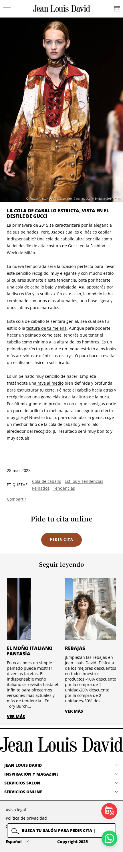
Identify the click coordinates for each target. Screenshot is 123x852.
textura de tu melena (46, 328)
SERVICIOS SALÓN (22, 783)
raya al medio (50, 383)
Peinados (40, 488)
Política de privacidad (26, 818)
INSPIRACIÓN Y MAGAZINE (31, 774)
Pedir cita (61, 539)
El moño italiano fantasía (30, 651)
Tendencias (64, 488)
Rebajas (75, 648)
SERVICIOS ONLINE (23, 791)
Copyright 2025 (72, 841)
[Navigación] (7, 8)
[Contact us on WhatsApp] (109, 838)
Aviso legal (16, 810)
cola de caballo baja (34, 287)
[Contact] (117, 8)
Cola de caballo (46, 481)
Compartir (16, 499)
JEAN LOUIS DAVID (23, 765)
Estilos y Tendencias (84, 481)
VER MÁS (16, 716)
